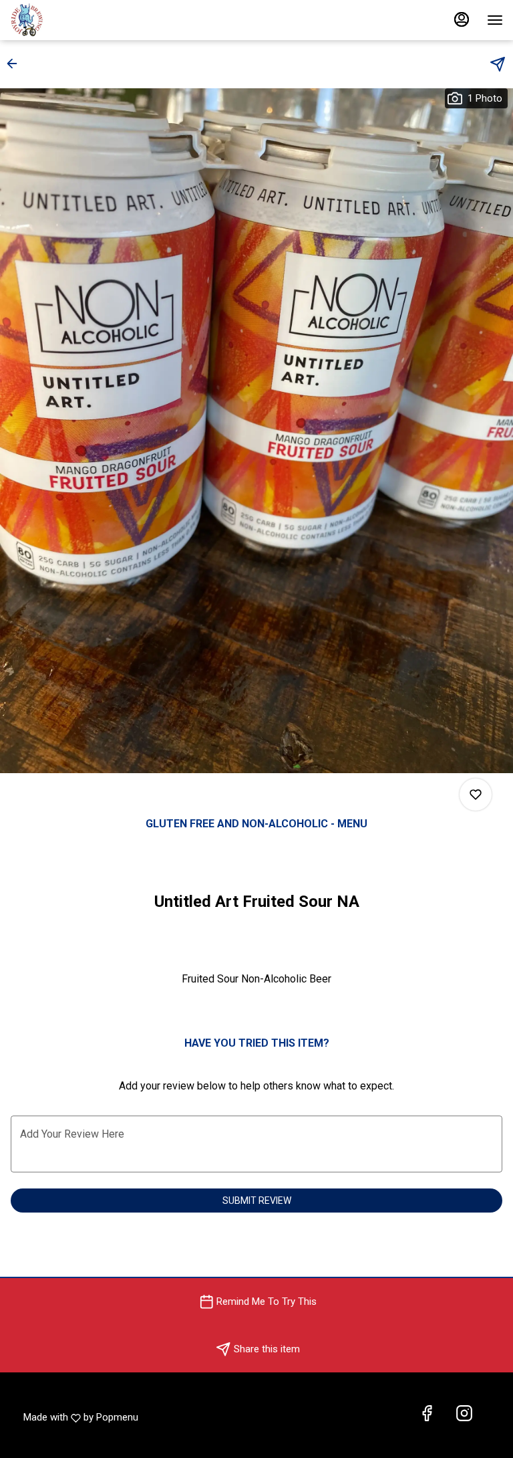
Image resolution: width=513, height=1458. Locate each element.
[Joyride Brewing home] (70, 20)
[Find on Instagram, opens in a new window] (464, 1414)
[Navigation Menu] (495, 20)
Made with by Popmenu (80, 1414)
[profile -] (462, 19)
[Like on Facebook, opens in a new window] (427, 1414)
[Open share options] (497, 64)
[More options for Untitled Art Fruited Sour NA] (476, 794)
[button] (16, 63)
